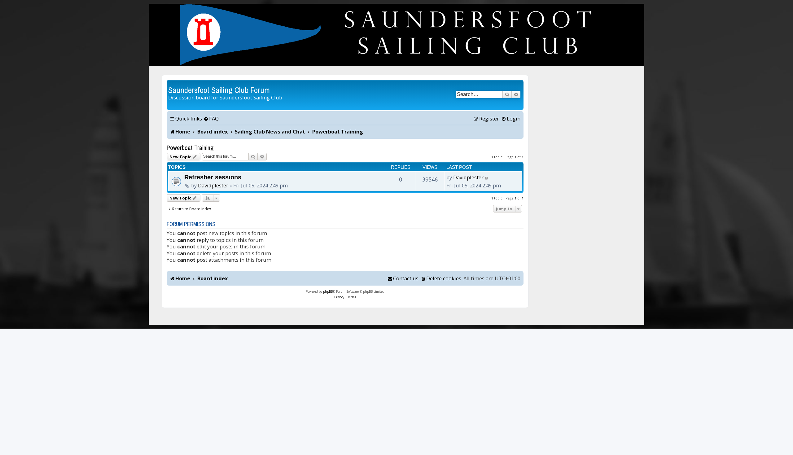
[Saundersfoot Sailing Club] (396, 35)
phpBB (328, 291)
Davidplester (213, 185)
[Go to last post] (487, 177)
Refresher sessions (212, 177)
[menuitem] (211, 118)
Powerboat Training (190, 148)
